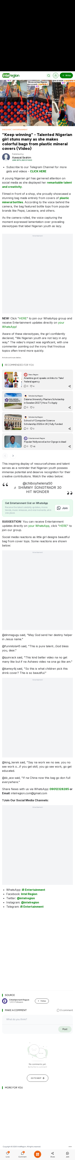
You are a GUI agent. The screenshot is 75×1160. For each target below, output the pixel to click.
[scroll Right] (13, 456)
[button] (7, 1155)
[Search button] (48, 75)
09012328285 (59, 789)
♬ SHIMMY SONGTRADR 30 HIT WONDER (37, 489)
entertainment (20, 129)
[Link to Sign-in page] (55, 75)
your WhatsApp (38, 526)
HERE (23, 318)
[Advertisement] (37, 37)
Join (65, 508)
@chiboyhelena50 (37, 483)
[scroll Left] (5, 456)
